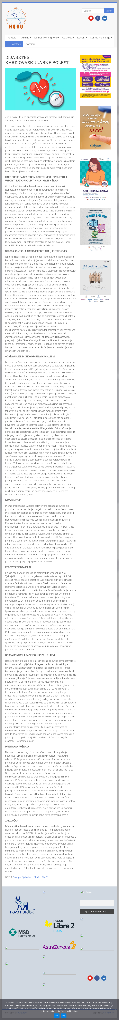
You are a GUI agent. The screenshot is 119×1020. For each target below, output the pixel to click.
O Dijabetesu (14, 44)
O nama (25, 37)
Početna (12, 37)
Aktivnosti (67, 37)
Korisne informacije (100, 37)
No (63, 1015)
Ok (56, 1015)
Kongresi (30, 44)
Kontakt (81, 37)
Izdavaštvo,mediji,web (45, 37)
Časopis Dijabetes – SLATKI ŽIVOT (30, 877)
